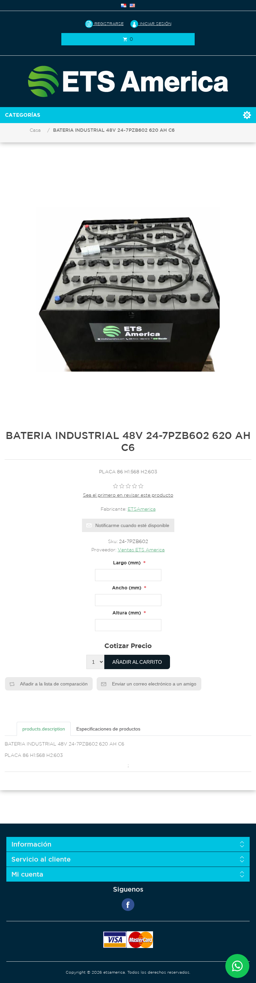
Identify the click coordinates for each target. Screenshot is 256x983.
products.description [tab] (43, 728)
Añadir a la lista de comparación (53, 683)
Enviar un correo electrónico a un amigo (153, 683)
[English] (132, 5)
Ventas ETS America (141, 549)
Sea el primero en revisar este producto (128, 495)
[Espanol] (124, 5)
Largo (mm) (127, 562)
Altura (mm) (126, 612)
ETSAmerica (142, 509)
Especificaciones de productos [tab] (108, 728)
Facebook (128, 904)
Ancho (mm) (126, 587)
